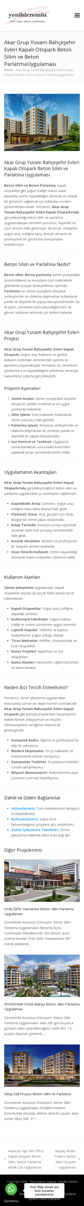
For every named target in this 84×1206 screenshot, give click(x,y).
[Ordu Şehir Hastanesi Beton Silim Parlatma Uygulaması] (42, 880)
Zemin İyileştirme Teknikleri (35, 830)
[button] (77, 15)
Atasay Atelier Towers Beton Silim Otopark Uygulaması (64, 1159)
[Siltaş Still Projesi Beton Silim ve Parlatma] (42, 1065)
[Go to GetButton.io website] (11, 1201)
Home (8, 70)
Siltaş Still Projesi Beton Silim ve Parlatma (37, 1093)
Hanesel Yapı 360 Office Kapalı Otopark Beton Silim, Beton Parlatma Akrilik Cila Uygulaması (24, 1159)
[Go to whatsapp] (11, 1189)
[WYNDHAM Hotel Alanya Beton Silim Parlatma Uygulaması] (42, 975)
